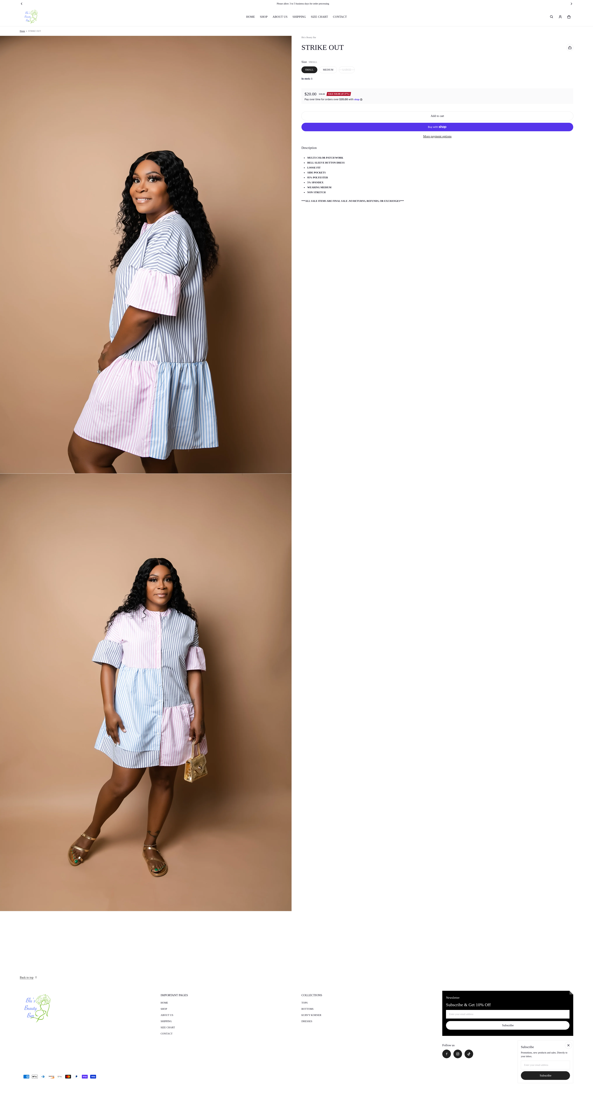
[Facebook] (446, 1054)
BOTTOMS (307, 1009)
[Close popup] (568, 1045)
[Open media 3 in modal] (146, 692)
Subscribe (508, 1025)
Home (22, 31)
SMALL (309, 69)
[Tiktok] (469, 1054)
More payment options (437, 136)
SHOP (264, 16)
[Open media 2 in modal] (146, 254)
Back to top (27, 977)
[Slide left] (21, 4)
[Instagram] (457, 1054)
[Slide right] (571, 4)
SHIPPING (299, 16)
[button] (551, 17)
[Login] (560, 17)
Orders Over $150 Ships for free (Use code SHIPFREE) (296, 3)
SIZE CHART (319, 16)
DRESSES (306, 1021)
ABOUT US (280, 16)
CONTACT (340, 16)
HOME (250, 16)
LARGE (347, 69)
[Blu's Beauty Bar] (30, 17)
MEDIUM (328, 69)
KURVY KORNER (311, 1015)
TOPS (304, 1002)
